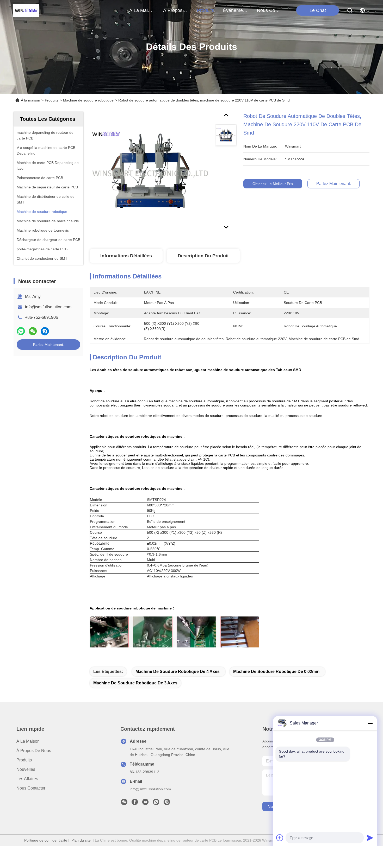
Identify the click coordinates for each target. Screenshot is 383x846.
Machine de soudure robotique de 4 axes (177, 671)
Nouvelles (25, 769)
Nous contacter (30, 788)
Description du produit (203, 255)
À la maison (141, 10)
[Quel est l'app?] (21, 331)
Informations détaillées (126, 255)
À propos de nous (175, 10)
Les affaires (27, 779)
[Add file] (279, 837)
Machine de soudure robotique (88, 100)
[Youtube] (145, 803)
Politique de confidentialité (45, 840)
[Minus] (370, 723)
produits (205, 10)
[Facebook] (134, 803)
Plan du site (81, 840)
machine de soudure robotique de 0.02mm (276, 671)
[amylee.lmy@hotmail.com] (166, 803)
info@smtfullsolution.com (48, 307)
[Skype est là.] (45, 331)
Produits (51, 100)
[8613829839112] (156, 803)
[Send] (370, 837)
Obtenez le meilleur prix (272, 184)
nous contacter (269, 10)
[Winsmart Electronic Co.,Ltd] (26, 10)
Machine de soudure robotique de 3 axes (135, 683)
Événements (235, 10)
